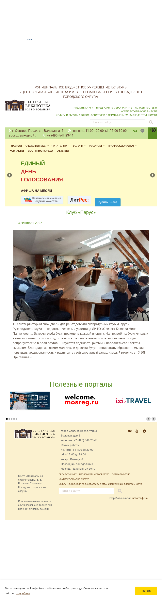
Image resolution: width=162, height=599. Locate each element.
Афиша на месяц (36, 191)
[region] (81, 589)
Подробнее (23, 593)
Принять (145, 590)
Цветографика (139, 498)
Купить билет (107, 202)
